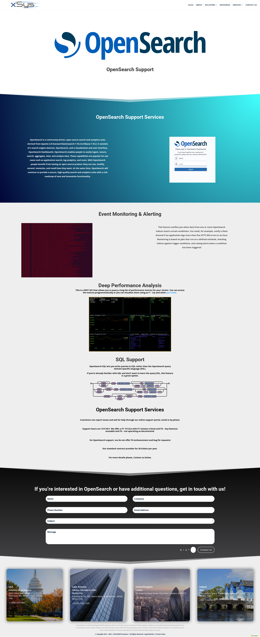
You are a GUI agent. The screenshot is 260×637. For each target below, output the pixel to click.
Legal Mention (149, 634)
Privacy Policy (160, 634)
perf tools (171, 292)
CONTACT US (251, 5)
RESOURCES (225, 5)
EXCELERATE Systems (120, 634)
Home (190, 5)
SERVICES (237, 5)
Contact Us (206, 549)
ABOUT (199, 5)
